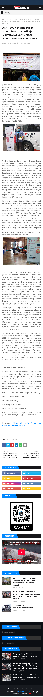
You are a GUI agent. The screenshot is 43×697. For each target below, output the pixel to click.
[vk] (31, 483)
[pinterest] (31, 478)
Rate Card (11, 689)
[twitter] (31, 473)
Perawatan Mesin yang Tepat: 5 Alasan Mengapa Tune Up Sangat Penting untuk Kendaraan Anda (25, 666)
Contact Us (20, 689)
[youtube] (11, 488)
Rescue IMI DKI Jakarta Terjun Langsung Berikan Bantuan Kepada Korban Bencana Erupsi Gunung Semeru (26, 595)
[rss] (11, 478)
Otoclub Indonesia (10, 43)
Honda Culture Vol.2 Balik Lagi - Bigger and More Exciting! (25, 606)
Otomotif (10, 19)
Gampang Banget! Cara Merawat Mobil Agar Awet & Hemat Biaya (25, 655)
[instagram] (11, 483)
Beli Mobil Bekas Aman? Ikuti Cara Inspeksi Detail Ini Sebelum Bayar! (26, 676)
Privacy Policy (30, 689)
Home (4, 19)
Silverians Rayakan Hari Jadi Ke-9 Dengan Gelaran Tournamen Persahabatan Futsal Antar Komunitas (25, 581)
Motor (9, 439)
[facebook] (11, 473)
